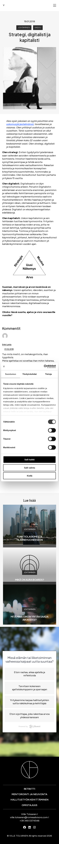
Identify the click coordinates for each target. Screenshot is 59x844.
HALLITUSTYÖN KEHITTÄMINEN (30, 799)
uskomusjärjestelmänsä (20, 124)
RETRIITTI (29, 788)
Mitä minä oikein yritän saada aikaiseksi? (29, 618)
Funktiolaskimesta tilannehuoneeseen (29, 538)
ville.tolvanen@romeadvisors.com (29, 817)
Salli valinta (29, 467)
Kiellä (29, 476)
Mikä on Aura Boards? (29, 579)
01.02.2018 (9, 349)
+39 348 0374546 (29, 820)
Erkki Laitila (6, 345)
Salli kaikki (29, 459)
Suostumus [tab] (10, 374)
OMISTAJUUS (29, 805)
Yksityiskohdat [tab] (29, 374)
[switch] (52, 430)
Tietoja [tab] (48, 374)
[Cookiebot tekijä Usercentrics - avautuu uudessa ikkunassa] (44, 366)
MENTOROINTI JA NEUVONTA (29, 794)
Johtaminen (24, 27)
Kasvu (38, 27)
